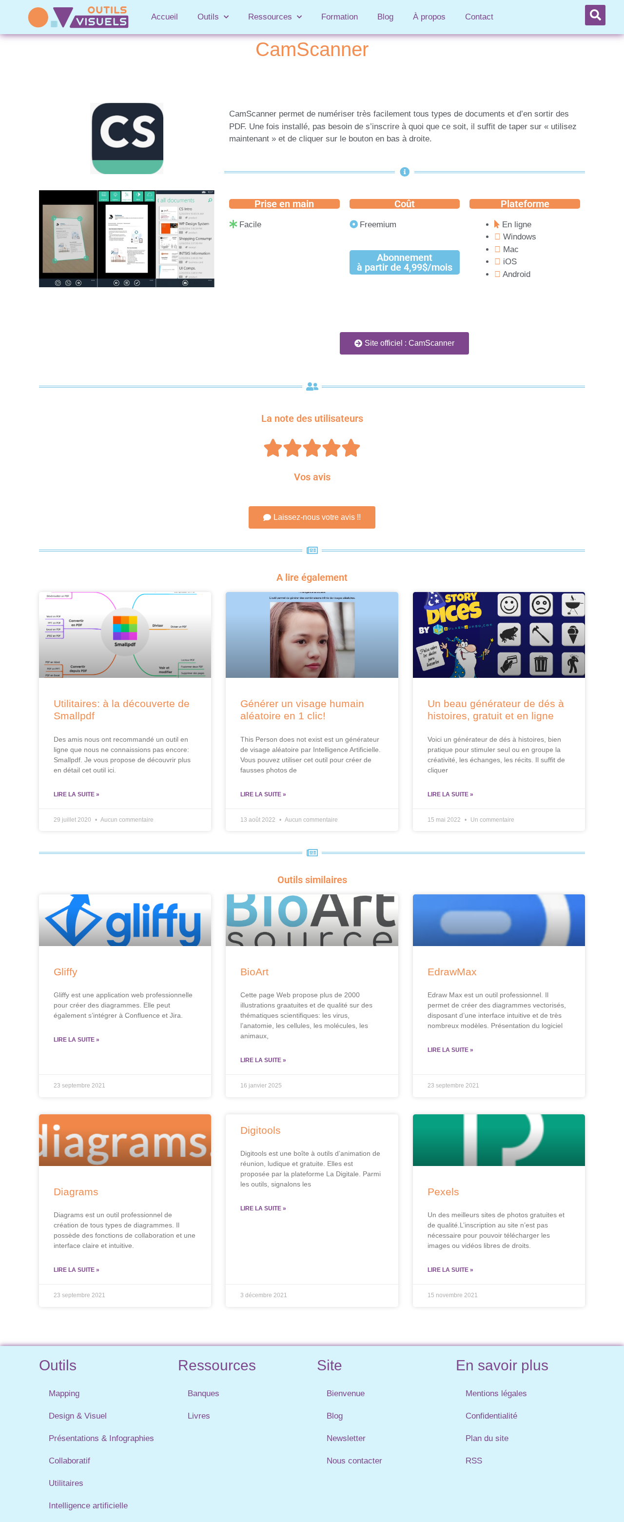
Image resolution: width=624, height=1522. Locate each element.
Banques (203, 1393)
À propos (429, 16)
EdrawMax (452, 971)
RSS (474, 1460)
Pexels (443, 1191)
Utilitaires (66, 1483)
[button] (595, 15)
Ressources (270, 16)
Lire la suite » (76, 794)
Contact (479, 16)
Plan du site (487, 1438)
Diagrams (76, 1191)
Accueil (164, 16)
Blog (385, 16)
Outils (208, 16)
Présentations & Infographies (101, 1438)
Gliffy (66, 971)
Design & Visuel (78, 1416)
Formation (339, 16)
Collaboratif (69, 1460)
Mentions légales (496, 1393)
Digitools (260, 1130)
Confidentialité (491, 1416)
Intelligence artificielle (88, 1505)
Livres (199, 1416)
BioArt (254, 971)
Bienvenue (346, 1393)
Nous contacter (354, 1460)
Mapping (64, 1393)
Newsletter (346, 1438)
